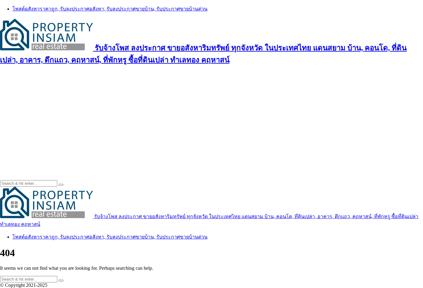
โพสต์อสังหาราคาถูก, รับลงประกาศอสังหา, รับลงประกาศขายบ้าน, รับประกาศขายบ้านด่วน (109, 8)
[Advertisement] (211, 115)
